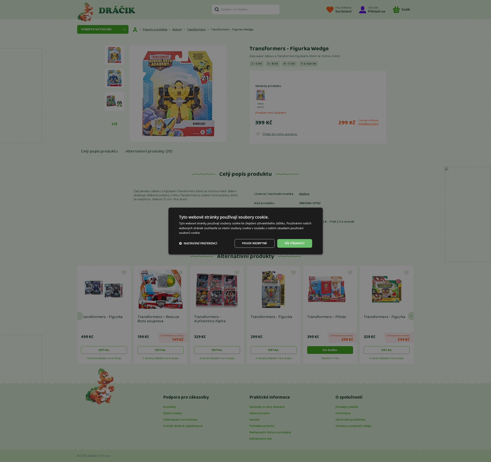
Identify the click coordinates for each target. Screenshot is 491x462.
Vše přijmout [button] (295, 243)
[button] (198, 243)
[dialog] (245, 231)
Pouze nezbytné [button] (254, 243)
